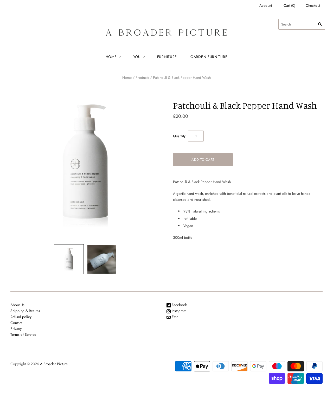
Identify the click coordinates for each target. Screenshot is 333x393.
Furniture (167, 56)
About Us (17, 304)
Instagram (179, 310)
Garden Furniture (208, 56)
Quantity (179, 136)
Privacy (16, 328)
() (289, 5)
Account (265, 5)
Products (142, 77)
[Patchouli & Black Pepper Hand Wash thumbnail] (69, 259)
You (137, 56)
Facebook (179, 304)
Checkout (313, 5)
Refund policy (20, 316)
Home (111, 56)
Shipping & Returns (25, 310)
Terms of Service (23, 334)
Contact (16, 322)
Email (175, 316)
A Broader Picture (54, 363)
